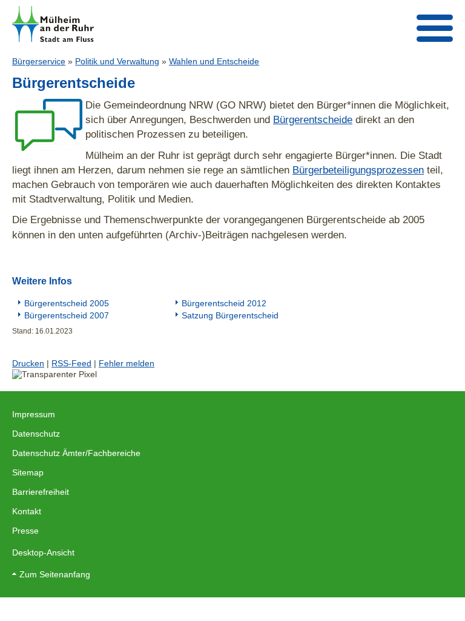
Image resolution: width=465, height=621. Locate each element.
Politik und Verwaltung (117, 61)
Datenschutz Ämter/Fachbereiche (76, 453)
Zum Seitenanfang (54, 574)
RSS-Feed (71, 363)
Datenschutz (36, 433)
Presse (25, 530)
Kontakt (26, 511)
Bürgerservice (38, 61)
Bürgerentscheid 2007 (66, 315)
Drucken (28, 363)
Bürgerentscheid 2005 (66, 303)
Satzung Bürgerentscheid (230, 315)
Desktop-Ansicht (43, 552)
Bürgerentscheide (312, 119)
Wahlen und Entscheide (214, 61)
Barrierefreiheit (40, 492)
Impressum (33, 414)
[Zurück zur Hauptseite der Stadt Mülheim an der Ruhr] (53, 24)
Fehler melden (126, 363)
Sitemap (28, 472)
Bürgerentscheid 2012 (224, 303)
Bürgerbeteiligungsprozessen (358, 170)
